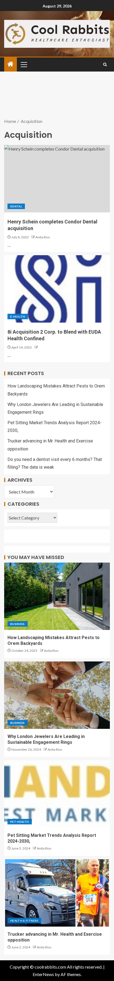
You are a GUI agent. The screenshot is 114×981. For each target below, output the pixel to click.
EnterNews (43, 974)
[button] (23, 64)
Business (17, 624)
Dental (16, 206)
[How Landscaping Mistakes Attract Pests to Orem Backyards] (57, 596)
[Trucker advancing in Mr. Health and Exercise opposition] (57, 893)
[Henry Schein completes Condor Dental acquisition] (57, 178)
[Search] (105, 64)
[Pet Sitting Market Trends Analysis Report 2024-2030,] (57, 794)
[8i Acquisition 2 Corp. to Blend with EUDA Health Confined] (57, 289)
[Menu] (23, 64)
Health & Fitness (24, 920)
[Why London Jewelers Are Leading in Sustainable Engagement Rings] (57, 695)
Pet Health (19, 821)
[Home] (10, 64)
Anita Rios (42, 237)
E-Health (17, 316)
